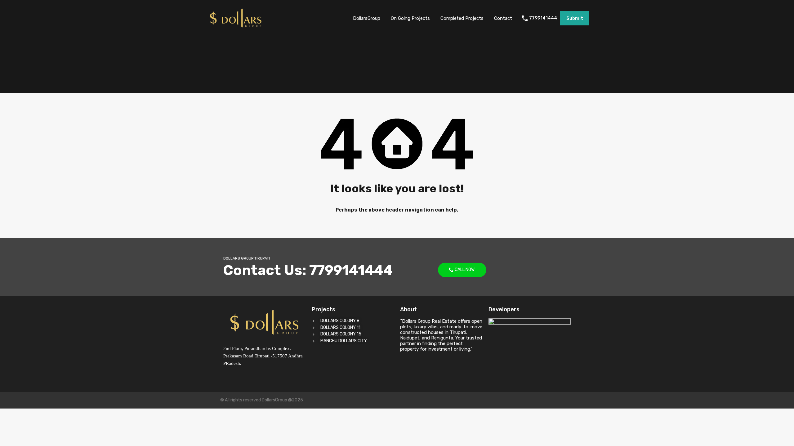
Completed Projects (462, 18)
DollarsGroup (366, 18)
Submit (574, 18)
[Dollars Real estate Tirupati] (236, 27)
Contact (503, 18)
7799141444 (543, 18)
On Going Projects (410, 18)
